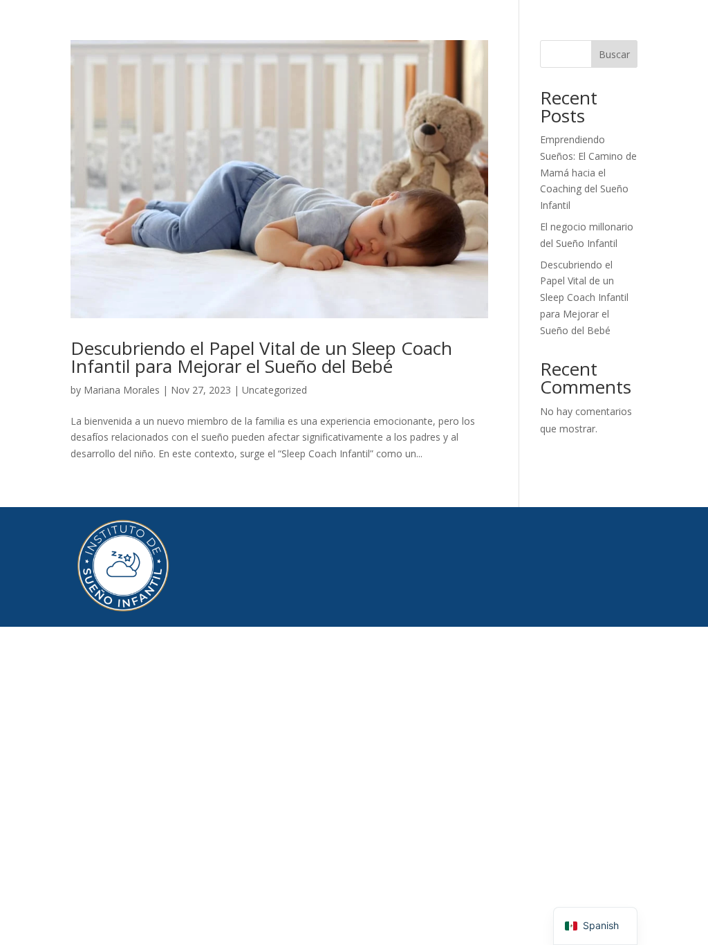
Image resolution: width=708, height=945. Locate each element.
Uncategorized (274, 389)
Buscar (614, 54)
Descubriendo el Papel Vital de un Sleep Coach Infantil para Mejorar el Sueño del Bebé (261, 357)
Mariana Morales (122, 389)
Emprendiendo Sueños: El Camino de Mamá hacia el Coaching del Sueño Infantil (588, 172)
